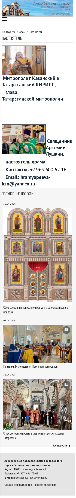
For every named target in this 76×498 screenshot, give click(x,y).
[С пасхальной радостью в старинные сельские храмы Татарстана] (37, 404)
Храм (22, 32)
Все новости (60, 445)
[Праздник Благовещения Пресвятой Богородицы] (37, 344)
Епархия (50, 484)
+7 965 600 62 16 (48, 169)
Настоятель (35, 32)
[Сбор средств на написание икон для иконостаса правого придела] (37, 256)
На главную (9, 32)
